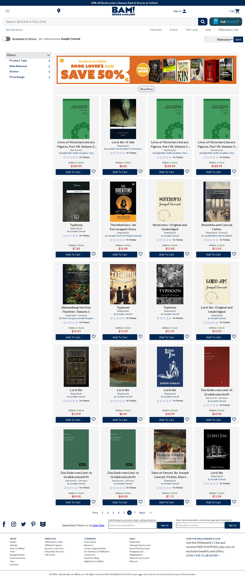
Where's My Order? (140, 558)
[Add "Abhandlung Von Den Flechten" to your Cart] (76, 337)
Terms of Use (156, 574)
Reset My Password (140, 548)
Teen (12, 551)
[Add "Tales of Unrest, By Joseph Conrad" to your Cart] (170, 502)
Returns (134, 561)
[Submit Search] (202, 21)
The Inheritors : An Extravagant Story (123, 227)
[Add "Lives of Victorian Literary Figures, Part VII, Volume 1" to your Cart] (170, 172)
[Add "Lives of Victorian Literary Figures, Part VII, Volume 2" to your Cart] (76, 172)
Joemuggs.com (140, 574)
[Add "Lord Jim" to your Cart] (123, 172)
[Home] (122, 11)
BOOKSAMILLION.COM (118, 574)
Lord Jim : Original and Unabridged (217, 309)
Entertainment (17, 558)
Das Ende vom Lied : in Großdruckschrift (216, 392)
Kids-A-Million (17, 548)
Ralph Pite (67, 152)
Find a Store (90, 541)
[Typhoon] (76, 202)
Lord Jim (76, 390)
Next (142, 512)
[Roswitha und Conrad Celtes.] (217, 202)
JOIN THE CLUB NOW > (203, 555)
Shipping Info (136, 554)
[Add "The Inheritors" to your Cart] (123, 254)
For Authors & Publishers (97, 551)
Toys (12, 561)
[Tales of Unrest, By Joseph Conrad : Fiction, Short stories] (170, 449)
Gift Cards (192, 29)
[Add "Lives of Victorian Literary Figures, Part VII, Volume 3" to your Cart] (216, 172)
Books (13, 541)
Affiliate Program (53, 545)
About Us (88, 545)
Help (208, 29)
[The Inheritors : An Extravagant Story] (123, 202)
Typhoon (76, 225)
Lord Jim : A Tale (123, 142)
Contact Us (89, 554)
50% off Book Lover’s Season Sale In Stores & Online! (124, 2)
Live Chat (99, 525)
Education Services (54, 551)
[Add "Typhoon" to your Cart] (76, 254)
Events (174, 29)
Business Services (54, 548)
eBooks (14, 545)
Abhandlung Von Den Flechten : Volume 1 (76, 309)
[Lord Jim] (76, 367)
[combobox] (107, 21)
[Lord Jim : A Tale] (123, 119)
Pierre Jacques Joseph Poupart (77, 318)
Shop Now (146, 89)
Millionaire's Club (228, 29)
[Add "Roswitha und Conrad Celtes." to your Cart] (216, 254)
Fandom (14, 564)
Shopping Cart (137, 551)
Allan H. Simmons (132, 148)
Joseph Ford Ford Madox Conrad (124, 235)
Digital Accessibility (94, 561)
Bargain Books (17, 554)
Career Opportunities (95, 548)
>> (151, 512)
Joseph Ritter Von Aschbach (218, 235)
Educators (156, 29)
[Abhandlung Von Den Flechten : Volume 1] (76, 284)
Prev (95, 512)
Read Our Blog (91, 558)
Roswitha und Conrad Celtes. (217, 227)
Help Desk (135, 541)
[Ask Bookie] (225, 21)
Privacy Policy (189, 574)
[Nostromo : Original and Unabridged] (170, 202)
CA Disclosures (172, 574)
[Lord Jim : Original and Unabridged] (217, 284)
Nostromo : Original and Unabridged (170, 227)
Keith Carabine (80, 152)
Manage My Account (140, 545)
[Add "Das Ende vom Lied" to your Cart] (216, 420)
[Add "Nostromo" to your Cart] (170, 254)
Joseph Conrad (114, 148)
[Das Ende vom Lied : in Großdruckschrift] (216, 367)
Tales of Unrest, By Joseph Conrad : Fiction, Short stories (170, 475)
